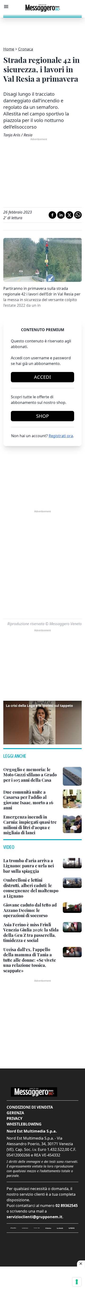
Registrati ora (61, 435)
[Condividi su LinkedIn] (61, 215)
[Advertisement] (42, 29)
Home (8, 49)
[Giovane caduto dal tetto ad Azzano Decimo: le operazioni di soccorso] (72, 907)
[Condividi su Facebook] (52, 215)
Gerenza (15, 1112)
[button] (42, 722)
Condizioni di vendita (30, 1107)
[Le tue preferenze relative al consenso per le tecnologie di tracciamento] (76, 1281)
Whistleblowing (24, 1124)
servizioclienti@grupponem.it (34, 1216)
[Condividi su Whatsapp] (78, 215)
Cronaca (25, 49)
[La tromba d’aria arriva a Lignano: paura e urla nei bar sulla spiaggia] (72, 863)
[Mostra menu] (6, 6)
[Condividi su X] (69, 215)
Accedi (42, 377)
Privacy (14, 1118)
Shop (42, 416)
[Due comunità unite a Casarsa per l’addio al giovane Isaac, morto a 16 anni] (72, 798)
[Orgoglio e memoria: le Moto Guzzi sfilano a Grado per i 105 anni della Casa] (72, 776)
